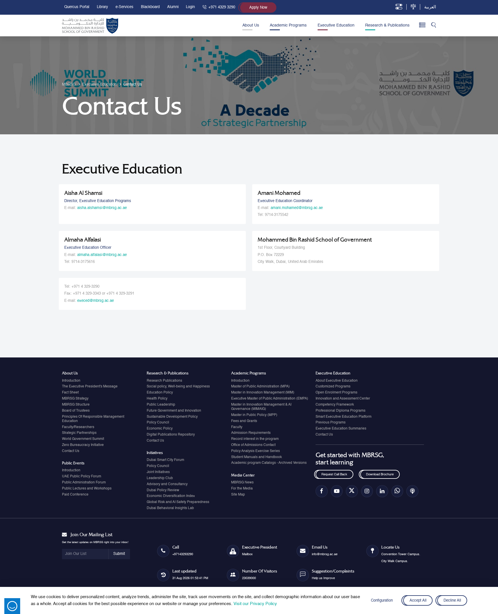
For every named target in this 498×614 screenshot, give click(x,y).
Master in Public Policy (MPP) (254, 415)
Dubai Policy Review (163, 490)
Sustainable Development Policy (172, 417)
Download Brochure (380, 474)
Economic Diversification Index (171, 496)
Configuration (382, 600)
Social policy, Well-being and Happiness (178, 386)
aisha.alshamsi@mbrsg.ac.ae (102, 208)
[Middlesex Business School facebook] (321, 491)
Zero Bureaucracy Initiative (83, 445)
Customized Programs (333, 386)
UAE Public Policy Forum (81, 476)
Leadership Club (160, 478)
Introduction (71, 381)
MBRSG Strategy (75, 398)
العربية (430, 7)
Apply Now (258, 8)
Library (102, 7)
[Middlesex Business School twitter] (352, 491)
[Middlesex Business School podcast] (412, 491)
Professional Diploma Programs (340, 411)
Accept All (417, 600)
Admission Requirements (251, 433)
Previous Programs (331, 422)
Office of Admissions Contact (253, 445)
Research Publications (164, 381)
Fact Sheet (70, 392)
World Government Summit (83, 439)
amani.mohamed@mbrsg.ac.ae (297, 208)
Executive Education (336, 25)
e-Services (124, 7)
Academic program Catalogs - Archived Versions (269, 463)
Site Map (238, 494)
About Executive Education (337, 381)
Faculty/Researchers (78, 427)
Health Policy (157, 398)
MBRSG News (242, 482)
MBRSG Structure (76, 404)
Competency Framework (335, 404)
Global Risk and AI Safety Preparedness (178, 502)
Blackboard (150, 7)
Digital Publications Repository (171, 434)
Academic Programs (288, 25)
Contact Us (70, 451)
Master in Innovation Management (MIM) (262, 392)
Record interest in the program (255, 439)
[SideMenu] (422, 25)
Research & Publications (387, 25)
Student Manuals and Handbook (256, 457)
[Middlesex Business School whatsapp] (397, 491)
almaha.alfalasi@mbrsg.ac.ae (102, 255)
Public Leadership (161, 404)
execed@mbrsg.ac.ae (95, 301)
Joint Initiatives (158, 472)
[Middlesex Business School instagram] (367, 491)
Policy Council (158, 422)
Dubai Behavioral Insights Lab (170, 508)
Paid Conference (75, 494)
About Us (250, 25)
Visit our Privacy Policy (255, 604)
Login (190, 7)
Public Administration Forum (84, 482)
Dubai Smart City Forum (165, 460)
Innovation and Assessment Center (343, 398)
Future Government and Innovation (174, 411)
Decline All (452, 600)
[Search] (433, 25)
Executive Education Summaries (341, 428)
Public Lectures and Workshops (87, 488)
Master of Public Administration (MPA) (260, 386)
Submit (119, 554)
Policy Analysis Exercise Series (255, 451)
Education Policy (160, 392)
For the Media (242, 488)
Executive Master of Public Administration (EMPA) (269, 398)
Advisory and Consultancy (167, 484)
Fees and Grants (244, 421)
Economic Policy (160, 428)
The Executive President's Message (90, 386)
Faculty (236, 427)
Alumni (173, 7)
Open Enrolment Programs (336, 392)
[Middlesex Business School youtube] (337, 491)
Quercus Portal (76, 7)
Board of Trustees (76, 411)
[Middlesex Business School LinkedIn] (382, 491)
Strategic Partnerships (79, 433)
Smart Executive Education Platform (343, 417)
